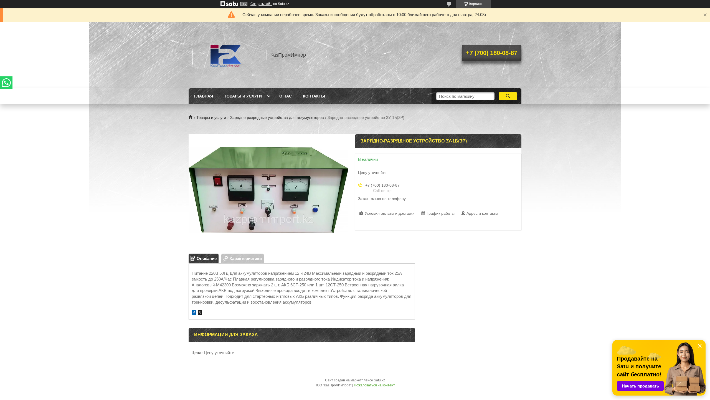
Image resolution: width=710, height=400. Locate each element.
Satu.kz (379, 380)
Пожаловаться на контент (374, 385)
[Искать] (508, 96)
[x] (200, 313)
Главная (203, 96)
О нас (285, 96)
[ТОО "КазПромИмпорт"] (225, 55)
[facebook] (194, 313)
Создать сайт (261, 4)
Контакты (314, 96)
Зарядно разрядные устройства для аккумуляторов (277, 117)
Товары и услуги (243, 96)
